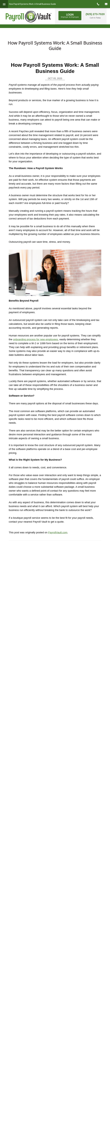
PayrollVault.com (57, 532)
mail (106, 4)
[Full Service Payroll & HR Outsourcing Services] (29, 16)
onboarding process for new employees (35, 339)
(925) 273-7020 (95, 14)
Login (70, 15)
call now (98, 4)
